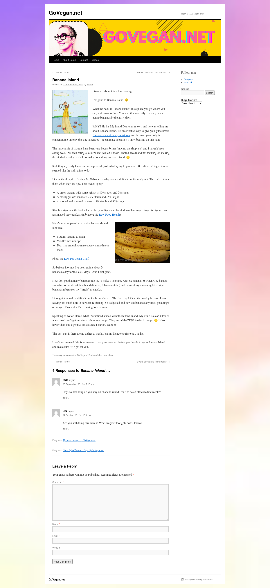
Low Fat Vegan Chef (76, 258)
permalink (108, 354)
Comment (58, 482)
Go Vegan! (82, 354)
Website (56, 547)
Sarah (90, 84)
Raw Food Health (109, 214)
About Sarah (69, 60)
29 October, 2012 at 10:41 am (77, 415)
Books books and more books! (153, 72)
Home (56, 60)
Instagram (188, 78)
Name (56, 524)
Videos (95, 60)
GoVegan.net (65, 12)
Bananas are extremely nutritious (111, 135)
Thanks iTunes (61, 72)
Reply (66, 397)
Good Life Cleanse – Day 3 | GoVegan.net (83, 450)
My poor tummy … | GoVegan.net (79, 440)
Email (56, 535)
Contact (84, 60)
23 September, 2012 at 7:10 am (78, 384)
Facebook (188, 82)
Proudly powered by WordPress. (199, 579)
